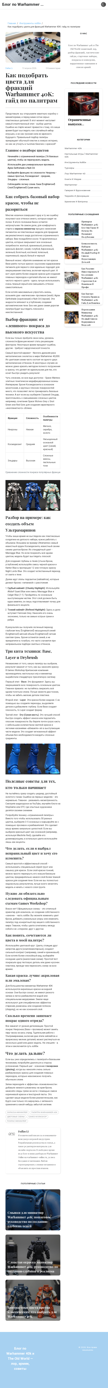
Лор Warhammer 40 (75, 173)
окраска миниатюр (17, 1112)
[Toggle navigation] (104, 4)
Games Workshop (37, 1117)
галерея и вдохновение (77, 190)
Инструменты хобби (30, 23)
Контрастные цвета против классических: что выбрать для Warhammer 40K (32, 1312)
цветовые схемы (16, 1117)
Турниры (69, 168)
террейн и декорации (77, 196)
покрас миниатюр (16, 1121)
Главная (12, 23)
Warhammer (71, 185)
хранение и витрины (76, 201)
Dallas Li (9, 68)
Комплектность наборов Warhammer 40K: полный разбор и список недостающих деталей (90, 252)
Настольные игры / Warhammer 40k (81, 155)
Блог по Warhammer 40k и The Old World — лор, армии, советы (23, 4)
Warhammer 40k (73, 148)
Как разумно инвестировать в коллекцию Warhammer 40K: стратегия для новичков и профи (90, 278)
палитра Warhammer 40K (44, 1112)
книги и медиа (73, 179)
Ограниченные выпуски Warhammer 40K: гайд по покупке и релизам (82, 122)
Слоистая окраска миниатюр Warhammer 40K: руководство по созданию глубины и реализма (33, 1266)
